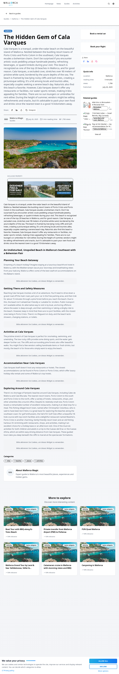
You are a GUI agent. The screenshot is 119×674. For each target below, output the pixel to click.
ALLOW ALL (103, 661)
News (59, 4)
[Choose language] (113, 4)
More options (103, 671)
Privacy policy (9, 670)
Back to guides (15, 13)
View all (98, 134)
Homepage (49, 4)
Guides (67, 4)
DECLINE (103, 666)
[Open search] (109, 4)
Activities (76, 4)
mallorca (15, 19)
